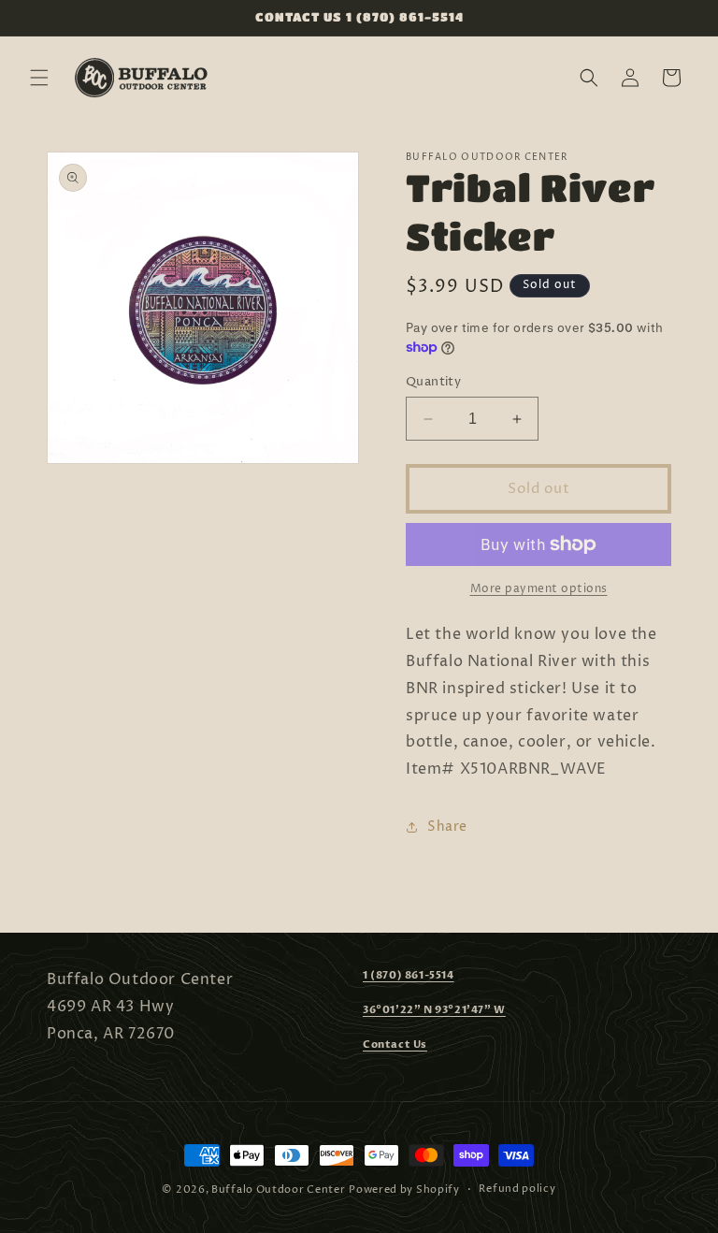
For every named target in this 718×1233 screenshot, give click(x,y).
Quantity (433, 381)
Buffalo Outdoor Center (278, 1189)
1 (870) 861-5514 (408, 975)
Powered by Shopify (404, 1189)
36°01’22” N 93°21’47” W (434, 1010)
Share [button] (447, 826)
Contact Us (395, 1044)
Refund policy (517, 1189)
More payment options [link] (539, 589)
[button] (39, 77)
